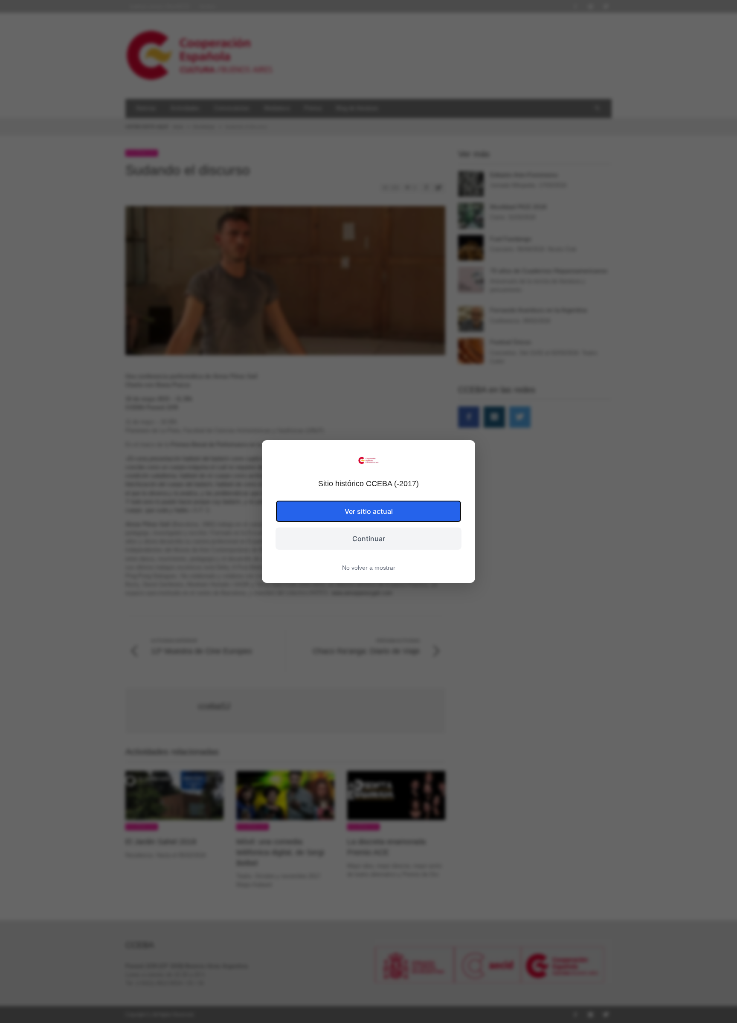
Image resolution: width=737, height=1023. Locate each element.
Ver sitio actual (369, 511)
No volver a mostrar (368, 567)
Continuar (368, 538)
